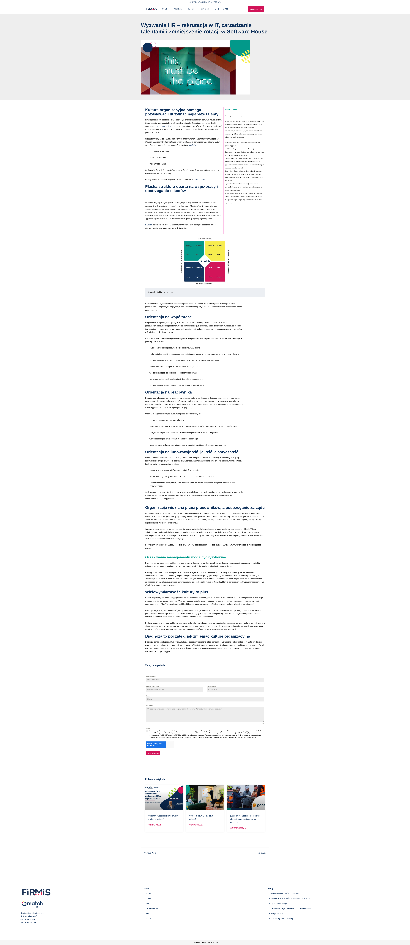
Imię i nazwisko (151, 676)
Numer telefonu (211, 686)
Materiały (178, 9)
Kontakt (149, 918)
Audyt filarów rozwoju (278, 903)
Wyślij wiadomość (153, 753)
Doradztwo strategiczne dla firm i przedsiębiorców (290, 908)
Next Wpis (263, 853)
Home (148, 893)
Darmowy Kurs (152, 908)
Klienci (191, 9)
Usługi (165, 9)
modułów (192, 145)
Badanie (148, 225)
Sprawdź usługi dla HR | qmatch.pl (205, 2)
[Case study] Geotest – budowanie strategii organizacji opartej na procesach (245, 819)
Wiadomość (150, 706)
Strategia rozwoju (276, 913)
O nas (225, 9)
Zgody (148, 728)
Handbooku (200, 180)
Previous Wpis (148, 853)
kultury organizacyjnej (166, 126)
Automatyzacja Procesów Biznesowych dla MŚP (289, 898)
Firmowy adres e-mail (153, 686)
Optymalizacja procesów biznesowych (285, 893)
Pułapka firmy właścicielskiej (281, 918)
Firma (148, 696)
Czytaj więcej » (156, 825)
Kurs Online (206, 9)
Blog (217, 9)
